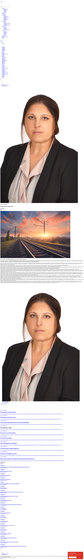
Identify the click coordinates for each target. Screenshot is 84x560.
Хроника (3, 48)
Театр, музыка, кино (7, 29)
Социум (5, 21)
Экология (5, 24)
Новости (1, 463)
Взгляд (5, 10)
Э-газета (1, 1)
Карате (5, 34)
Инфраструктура (4, 60)
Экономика (3, 15)
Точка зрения (6, 9)
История (5, 27)
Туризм (5, 20)
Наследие (3, 69)
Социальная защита (5, 72)
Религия (5, 25)
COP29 (3, 55)
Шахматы (5, 35)
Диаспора (5, 12)
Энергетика (5, 16)
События (3, 13)
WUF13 (3, 37)
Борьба (3, 56)
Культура (3, 26)
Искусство (5, 28)
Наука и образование (7, 23)
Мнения (5, 11)
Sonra (79, 557)
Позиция (3, 57)
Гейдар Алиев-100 (5, 36)
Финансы (5, 17)
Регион (5, 14)
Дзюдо (5, 33)
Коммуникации (6, 19)
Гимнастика (5, 32)
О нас (3, 38)
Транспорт (5, 18)
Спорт (3, 30)
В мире (3, 52)
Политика (3, 8)
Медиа (5, 22)
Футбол (5, 31)
